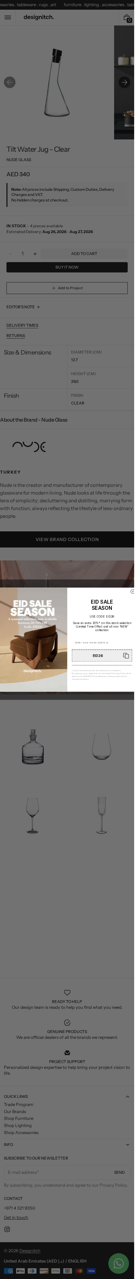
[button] (102, 655)
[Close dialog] (133, 591)
